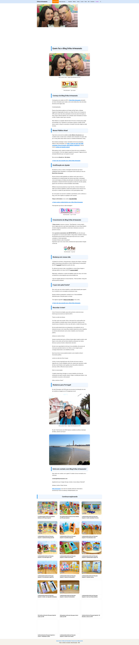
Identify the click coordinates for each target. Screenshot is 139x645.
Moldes (74, 1)
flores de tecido (62, 145)
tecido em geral (74, 143)
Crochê (82, 1)
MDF (82, 143)
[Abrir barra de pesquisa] (100, 1)
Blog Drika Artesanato (74, 100)
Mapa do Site (80, 640)
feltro (68, 143)
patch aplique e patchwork (73, 145)
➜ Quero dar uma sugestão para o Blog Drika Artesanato (66, 160)
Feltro (86, 1)
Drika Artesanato (42, 1)
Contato (97, 1)
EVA (88, 1)
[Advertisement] (69, 35)
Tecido (78, 1)
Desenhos (92, 1)
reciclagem (55, 145)
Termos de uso (74, 640)
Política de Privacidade (66, 640)
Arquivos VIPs (55, 1)
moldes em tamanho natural (63, 147)
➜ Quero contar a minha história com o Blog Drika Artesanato (67, 202)
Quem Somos (58, 640)
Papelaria (70, 1)
